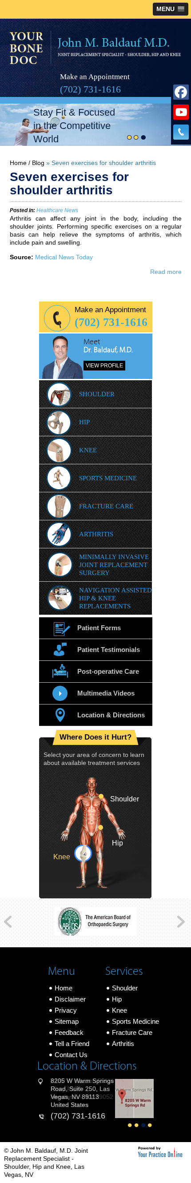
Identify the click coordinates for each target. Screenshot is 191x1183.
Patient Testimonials (108, 649)
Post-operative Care (108, 671)
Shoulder (97, 394)
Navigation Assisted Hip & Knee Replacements (115, 598)
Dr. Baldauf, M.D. (108, 350)
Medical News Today (64, 257)
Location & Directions (111, 715)
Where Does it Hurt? (95, 737)
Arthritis (96, 534)
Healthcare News (57, 210)
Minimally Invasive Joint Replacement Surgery (114, 564)
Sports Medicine (108, 478)
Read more (166, 271)
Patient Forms (99, 628)
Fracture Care (106, 506)
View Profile (104, 365)
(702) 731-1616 (90, 89)
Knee (88, 450)
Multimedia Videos (106, 693)
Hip (84, 422)
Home (18, 162)
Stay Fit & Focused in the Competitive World (74, 126)
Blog (38, 162)
